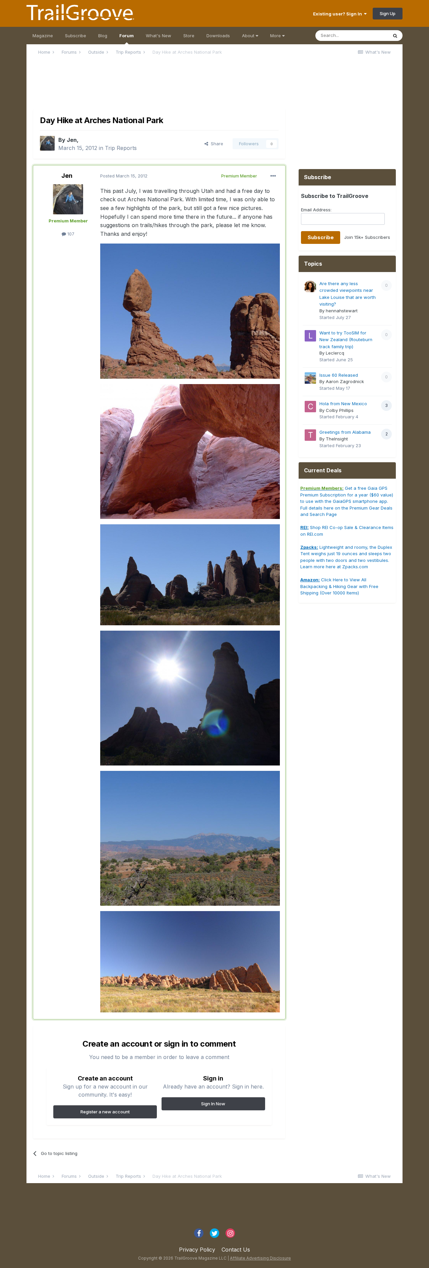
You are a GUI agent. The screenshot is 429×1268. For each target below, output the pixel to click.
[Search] (395, 35)
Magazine (43, 35)
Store (188, 35)
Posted (123, 175)
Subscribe (75, 35)
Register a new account (105, 1111)
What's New (158, 35)
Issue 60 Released (338, 375)
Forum (126, 35)
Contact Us (236, 1249)
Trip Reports (121, 148)
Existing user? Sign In (338, 13)
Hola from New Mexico (343, 403)
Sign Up (387, 13)
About (249, 35)
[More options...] (273, 176)
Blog (102, 35)
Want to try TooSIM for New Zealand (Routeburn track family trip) (345, 339)
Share (215, 143)
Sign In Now (213, 1103)
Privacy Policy (197, 1249)
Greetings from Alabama (345, 432)
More (275, 35)
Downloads (218, 35)
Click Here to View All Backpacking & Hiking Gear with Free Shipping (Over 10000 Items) (339, 586)
